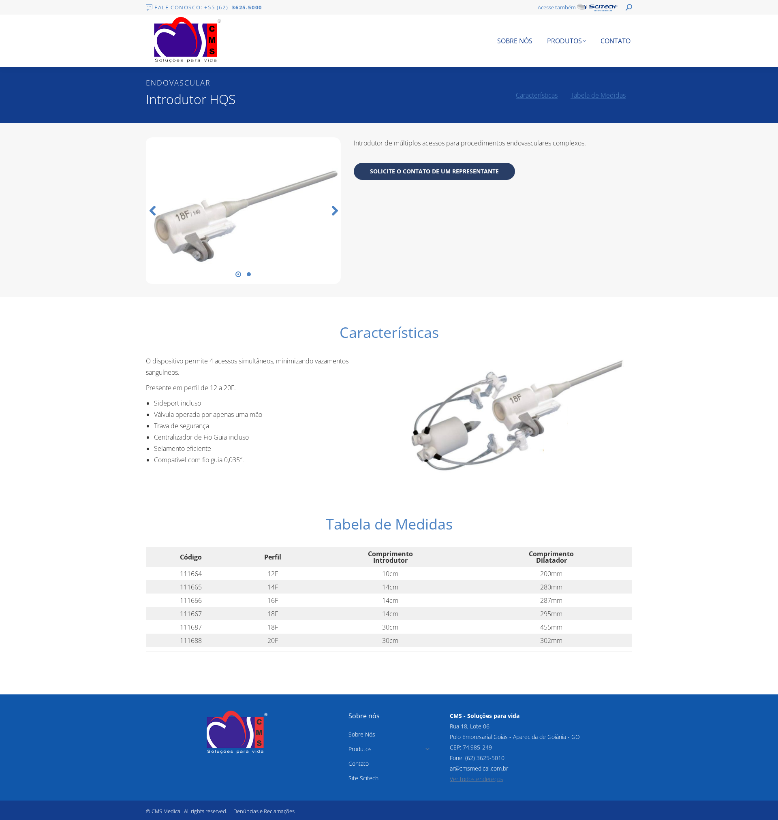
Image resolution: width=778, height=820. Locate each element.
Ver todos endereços (476, 779)
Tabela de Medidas (598, 95)
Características (537, 95)
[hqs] (243, 210)
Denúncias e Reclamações (264, 811)
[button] (153, 210)
